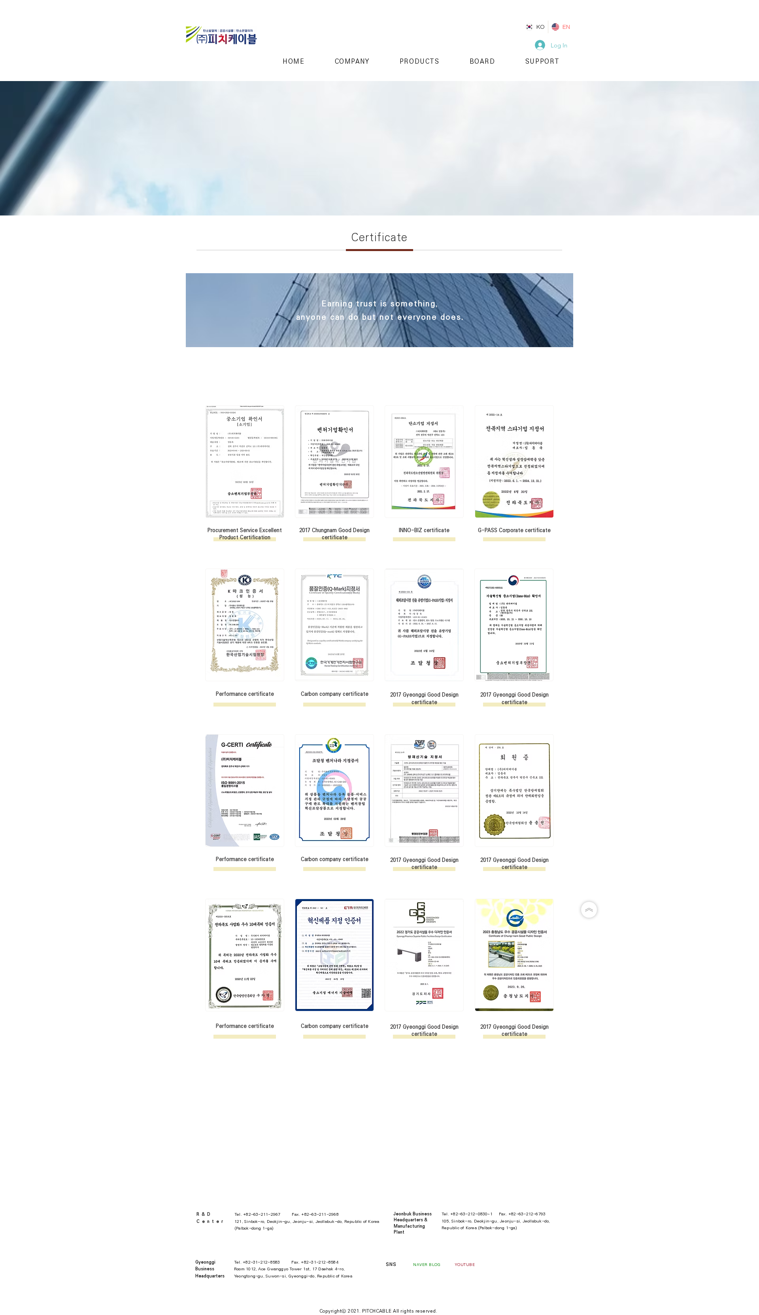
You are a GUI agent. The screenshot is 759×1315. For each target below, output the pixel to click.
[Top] (589, 910)
